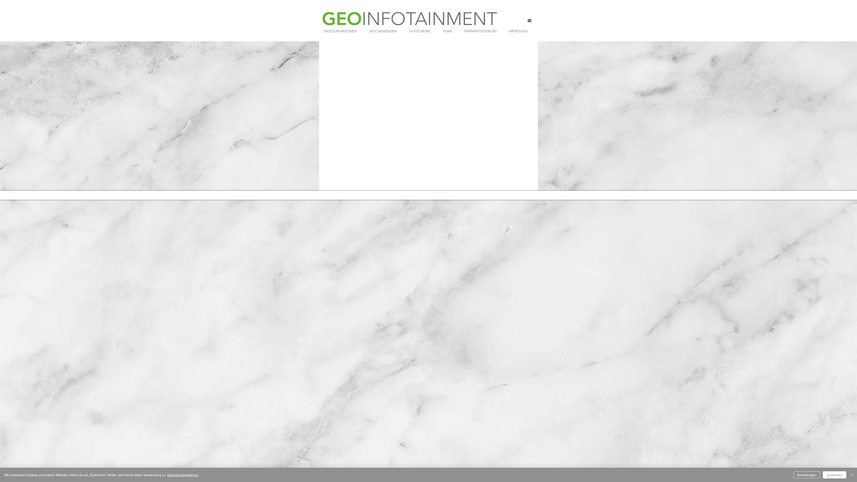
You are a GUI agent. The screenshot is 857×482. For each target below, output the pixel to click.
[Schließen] (851, 474)
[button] (340, 31)
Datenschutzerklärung (182, 475)
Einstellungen (806, 475)
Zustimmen (834, 475)
